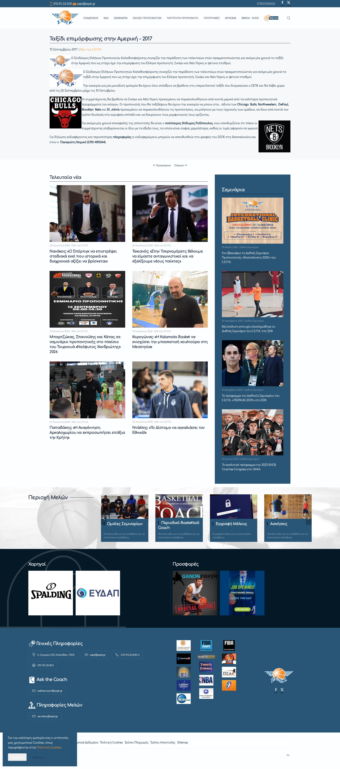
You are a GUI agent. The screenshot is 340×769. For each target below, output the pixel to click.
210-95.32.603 (45, 665)
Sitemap (182, 742)
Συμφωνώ (17, 757)
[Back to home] (65, 18)
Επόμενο (179, 165)
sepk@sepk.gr (86, 3)
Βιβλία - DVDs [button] (250, 18)
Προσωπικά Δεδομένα (83, 742)
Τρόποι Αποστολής (162, 742)
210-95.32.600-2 (130, 654)
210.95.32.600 (62, 3)
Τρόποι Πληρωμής (136, 742)
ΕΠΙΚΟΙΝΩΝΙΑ (266, 3)
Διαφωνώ (38, 757)
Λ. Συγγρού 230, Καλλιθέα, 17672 (56, 654)
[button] (273, 18)
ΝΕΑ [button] (106, 18)
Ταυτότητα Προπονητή (182, 18)
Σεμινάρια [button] (121, 18)
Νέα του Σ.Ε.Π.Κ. (91, 49)
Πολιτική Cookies (111, 742)
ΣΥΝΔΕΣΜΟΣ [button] (90, 18)
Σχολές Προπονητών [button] (147, 18)
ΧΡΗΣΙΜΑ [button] (230, 18)
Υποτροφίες (212, 18)
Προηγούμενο (163, 165)
